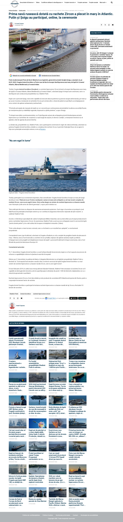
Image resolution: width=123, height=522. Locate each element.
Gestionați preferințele (63, 515)
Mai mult (102, 2)
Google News (52, 298)
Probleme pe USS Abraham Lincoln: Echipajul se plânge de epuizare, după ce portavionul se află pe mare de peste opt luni (77, 410)
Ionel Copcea (20, 23)
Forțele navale (93, 2)
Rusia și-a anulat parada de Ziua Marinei (37, 500)
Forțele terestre (70, 2)
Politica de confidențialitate (31, 515)
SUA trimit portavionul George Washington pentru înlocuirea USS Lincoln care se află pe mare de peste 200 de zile (37, 387)
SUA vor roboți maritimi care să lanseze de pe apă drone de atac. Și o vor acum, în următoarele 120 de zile (57, 479)
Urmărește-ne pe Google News (51, 75)
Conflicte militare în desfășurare (51, 2)
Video (38, 2)
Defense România (13, 10)
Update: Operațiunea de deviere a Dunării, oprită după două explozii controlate (36, 479)
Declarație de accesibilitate (89, 515)
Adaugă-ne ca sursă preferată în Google (24, 75)
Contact (75, 515)
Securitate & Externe (26, 2)
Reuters (43, 129)
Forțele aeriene (82, 2)
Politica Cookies (48, 515)
